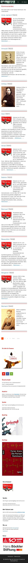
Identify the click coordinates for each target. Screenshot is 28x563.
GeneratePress (14, 560)
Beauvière (5, 239)
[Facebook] (7, 373)
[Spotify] (11, 373)
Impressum (5, 531)
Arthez (4, 84)
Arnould (4, 49)
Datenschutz (17, 556)
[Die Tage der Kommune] (8, 2)
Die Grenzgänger (14, 527)
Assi (3, 114)
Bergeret (4, 273)
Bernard (4, 306)
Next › (13, 338)
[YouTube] (3, 373)
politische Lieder (21, 512)
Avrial (3, 146)
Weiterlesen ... (5, 41)
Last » (18, 338)
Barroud (4, 209)
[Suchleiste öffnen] (18, 2)
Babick (4, 177)
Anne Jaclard (6, 15)
